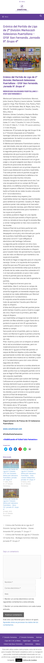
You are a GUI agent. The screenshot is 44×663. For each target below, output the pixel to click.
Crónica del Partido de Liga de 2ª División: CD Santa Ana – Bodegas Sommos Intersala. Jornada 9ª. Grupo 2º (21, 537)
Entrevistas (29, 644)
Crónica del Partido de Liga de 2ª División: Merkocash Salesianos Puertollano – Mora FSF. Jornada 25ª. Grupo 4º (11, 504)
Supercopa (26, 641)
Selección (36, 641)
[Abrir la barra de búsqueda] (41, 16)
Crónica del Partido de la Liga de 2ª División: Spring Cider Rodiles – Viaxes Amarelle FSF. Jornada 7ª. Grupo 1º (18, 528)
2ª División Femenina (26, 637)
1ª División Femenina (9, 637)
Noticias (39, 637)
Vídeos (38, 644)
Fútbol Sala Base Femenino (13, 644)
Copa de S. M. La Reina (12, 641)
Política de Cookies (30, 660)
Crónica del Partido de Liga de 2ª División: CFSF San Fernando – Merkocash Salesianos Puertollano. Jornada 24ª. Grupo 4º (10, 474)
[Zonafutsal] (22, 7)
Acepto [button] (19, 660)
